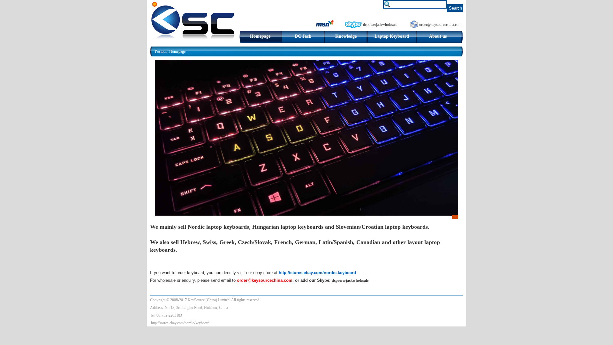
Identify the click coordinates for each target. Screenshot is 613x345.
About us (438, 36)
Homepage (260, 36)
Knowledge (346, 36)
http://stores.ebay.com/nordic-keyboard (180, 323)
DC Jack (303, 36)
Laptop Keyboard (392, 36)
